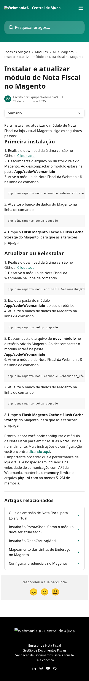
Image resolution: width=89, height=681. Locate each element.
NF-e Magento (63, 52)
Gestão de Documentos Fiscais (45, 650)
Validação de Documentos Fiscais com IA (44, 655)
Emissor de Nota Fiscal (44, 645)
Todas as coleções (17, 52)
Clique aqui (26, 155)
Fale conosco (44, 660)
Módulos (41, 52)
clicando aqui (39, 451)
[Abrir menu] (81, 7)
